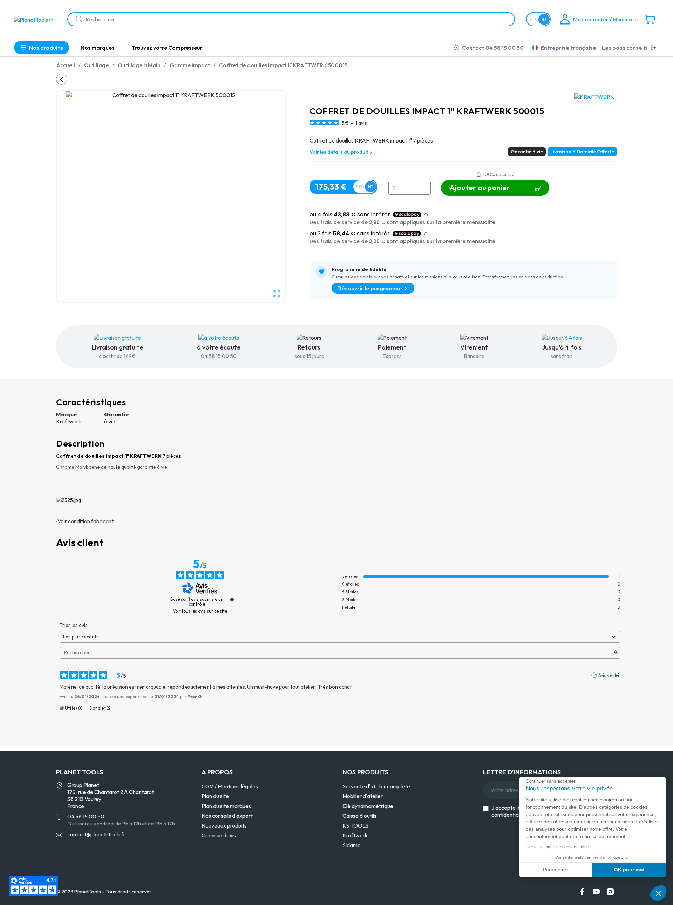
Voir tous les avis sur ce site (200, 611)
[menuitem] (97, 47)
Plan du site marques (226, 805)
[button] (658, 893)
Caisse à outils (359, 815)
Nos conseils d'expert (227, 815)
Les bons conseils (625, 47)
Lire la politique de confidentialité (557, 846)
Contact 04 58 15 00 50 (493, 47)
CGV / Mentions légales (230, 786)
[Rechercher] (76, 19)
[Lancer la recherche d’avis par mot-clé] (616, 652)
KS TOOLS (355, 825)
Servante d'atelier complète (376, 786)
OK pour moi (629, 869)
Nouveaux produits (224, 825)
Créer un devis (219, 835)
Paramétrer (555, 869)
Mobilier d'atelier (362, 796)
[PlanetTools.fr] (35, 18)
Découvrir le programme (369, 288)
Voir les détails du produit (339, 152)
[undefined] (232, 599)
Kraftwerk (355, 835)
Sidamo (351, 845)
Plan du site (215, 796)
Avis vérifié (608, 675)
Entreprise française (568, 47)
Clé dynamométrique (367, 805)
